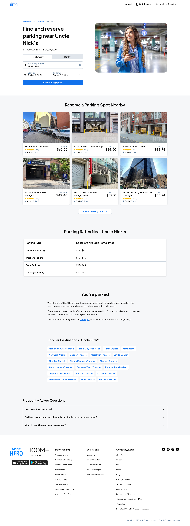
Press (118, 470)
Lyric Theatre (88, 379)
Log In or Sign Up (167, 4)
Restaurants (39, 22)
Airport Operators (93, 460)
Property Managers (94, 470)
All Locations (60, 470)
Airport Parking (60, 475)
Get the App (145, 4)
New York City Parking (63, 460)
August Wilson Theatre (60, 367)
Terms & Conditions (124, 484)
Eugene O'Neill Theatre (89, 367)
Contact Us (120, 504)
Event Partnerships (94, 465)
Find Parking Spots (52, 82)
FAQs (118, 465)
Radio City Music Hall (89, 348)
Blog (118, 475)
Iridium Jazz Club (107, 379)
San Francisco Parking (63, 465)
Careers (119, 460)
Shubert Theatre (108, 361)
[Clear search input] (80, 65)
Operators (91, 455)
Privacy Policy (121, 489)
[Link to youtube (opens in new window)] (177, 450)
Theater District (57, 361)
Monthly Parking (61, 479)
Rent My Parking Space (95, 475)
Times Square (111, 348)
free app (84, 319)
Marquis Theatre (84, 373)
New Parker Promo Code (64, 489)
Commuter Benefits (63, 494)
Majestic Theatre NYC (60, 373)
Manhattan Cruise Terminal (63, 379)
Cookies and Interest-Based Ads (129, 499)
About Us (119, 455)
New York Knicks (57, 354)
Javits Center (121, 354)
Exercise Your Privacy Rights (126, 494)
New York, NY (27, 22)
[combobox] (53, 65)
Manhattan (128, 348)
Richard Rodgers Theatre (82, 361)
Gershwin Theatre (100, 354)
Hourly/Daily (38, 57)
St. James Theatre (106, 373)
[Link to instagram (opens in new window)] (168, 450)
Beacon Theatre (78, 354)
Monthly (67, 57)
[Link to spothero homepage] (16, 452)
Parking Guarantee (123, 479)
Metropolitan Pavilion (116, 367)
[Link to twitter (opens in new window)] (172, 450)
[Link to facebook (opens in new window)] (163, 450)
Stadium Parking (61, 484)
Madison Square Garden (61, 348)
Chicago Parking (61, 455)
